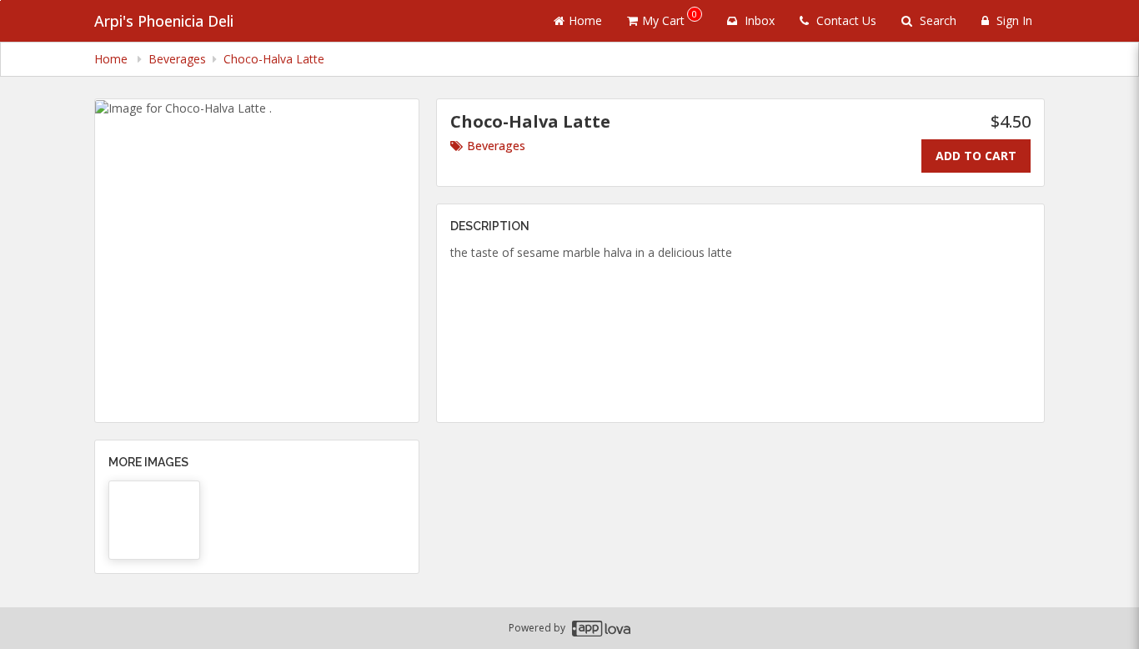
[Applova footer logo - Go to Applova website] (601, 628)
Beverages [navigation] (177, 59)
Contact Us (844, 20)
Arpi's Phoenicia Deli (163, 21)
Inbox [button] (758, 20)
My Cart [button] (669, 18)
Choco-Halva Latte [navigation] (273, 59)
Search (936, 20)
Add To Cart (976, 156)
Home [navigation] (112, 59)
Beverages (496, 145)
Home (585, 20)
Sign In (1012, 20)
